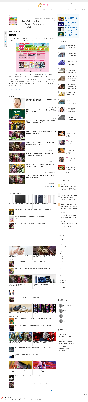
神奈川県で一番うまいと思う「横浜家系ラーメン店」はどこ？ (71, 169)
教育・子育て (62, 287)
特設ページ (46, 74)
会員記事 (84, 9)
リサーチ (76, 9)
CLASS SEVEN (66, 315)
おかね (61, 244)
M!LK (64, 310)
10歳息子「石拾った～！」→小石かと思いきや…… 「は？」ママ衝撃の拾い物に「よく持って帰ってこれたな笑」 (71, 119)
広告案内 (12, 399)
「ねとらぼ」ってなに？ (63, 334)
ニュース (12, 9)
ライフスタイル (63, 265)
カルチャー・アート (64, 246)
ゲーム (61, 253)
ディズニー (62, 256)
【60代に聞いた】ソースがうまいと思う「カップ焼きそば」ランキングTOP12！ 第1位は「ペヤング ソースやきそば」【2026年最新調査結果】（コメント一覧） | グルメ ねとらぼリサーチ (69, 217)
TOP (4, 9)
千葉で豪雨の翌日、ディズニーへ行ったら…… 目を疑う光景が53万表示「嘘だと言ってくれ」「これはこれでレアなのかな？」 (71, 49)
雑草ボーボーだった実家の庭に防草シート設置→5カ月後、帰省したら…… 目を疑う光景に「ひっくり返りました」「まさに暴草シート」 (72, 104)
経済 (60, 289)
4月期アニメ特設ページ (15, 89)
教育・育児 (60, 9)
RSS (29, 399)
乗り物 (61, 268)
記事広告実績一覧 (62, 350)
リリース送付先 (62, 346)
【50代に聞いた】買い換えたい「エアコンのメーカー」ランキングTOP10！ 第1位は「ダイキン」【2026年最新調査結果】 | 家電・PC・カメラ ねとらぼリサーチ (69, 208)
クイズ (28, 9)
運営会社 (32, 399)
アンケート (61, 128)
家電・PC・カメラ (63, 280)
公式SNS (8, 399)
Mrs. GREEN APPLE (67, 305)
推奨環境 (40, 399)
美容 (60, 292)
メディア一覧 (3, 399)
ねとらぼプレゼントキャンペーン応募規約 (67, 339)
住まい (52, 9)
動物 (68, 9)
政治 (60, 284)
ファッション (62, 261)
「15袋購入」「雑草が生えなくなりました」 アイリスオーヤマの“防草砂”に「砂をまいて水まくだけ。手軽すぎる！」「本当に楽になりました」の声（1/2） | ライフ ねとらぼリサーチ (69, 227)
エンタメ (20, 9)
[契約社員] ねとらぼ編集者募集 (65, 341)
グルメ (36, 9)
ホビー (61, 263)
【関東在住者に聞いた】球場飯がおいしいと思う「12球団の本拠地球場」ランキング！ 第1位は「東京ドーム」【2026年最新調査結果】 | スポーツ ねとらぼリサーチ (69, 190)
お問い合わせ (16, 399)
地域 (44, 9)
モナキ (64, 321)
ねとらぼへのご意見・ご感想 (64, 336)
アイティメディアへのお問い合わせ (66, 343)
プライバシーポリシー (24, 399)
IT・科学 (61, 239)
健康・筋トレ (62, 273)
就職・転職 (62, 282)
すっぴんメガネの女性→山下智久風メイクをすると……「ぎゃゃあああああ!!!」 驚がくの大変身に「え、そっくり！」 (71, 112)
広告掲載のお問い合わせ (63, 348)
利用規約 (85, 394)
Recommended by (48, 186)
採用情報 (36, 399)
